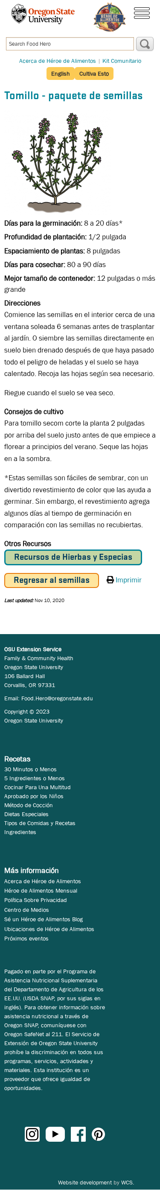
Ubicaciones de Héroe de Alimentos (49, 929)
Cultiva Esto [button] (94, 73)
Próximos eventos (26, 938)
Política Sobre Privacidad (35, 900)
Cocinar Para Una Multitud (37, 787)
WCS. (127, 1182)
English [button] (60, 73)
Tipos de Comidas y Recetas (40, 823)
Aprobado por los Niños (34, 796)
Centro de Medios (26, 910)
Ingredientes (20, 832)
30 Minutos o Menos (30, 769)
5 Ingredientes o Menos (34, 778)
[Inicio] (109, 17)
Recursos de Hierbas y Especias (73, 557)
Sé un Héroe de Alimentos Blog (43, 919)
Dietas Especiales (26, 814)
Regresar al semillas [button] (52, 580)
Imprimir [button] (129, 580)
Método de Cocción (28, 805)
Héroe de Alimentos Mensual (40, 890)
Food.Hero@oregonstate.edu (57, 698)
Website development (85, 1182)
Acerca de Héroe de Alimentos (57, 61)
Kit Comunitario (121, 61)
